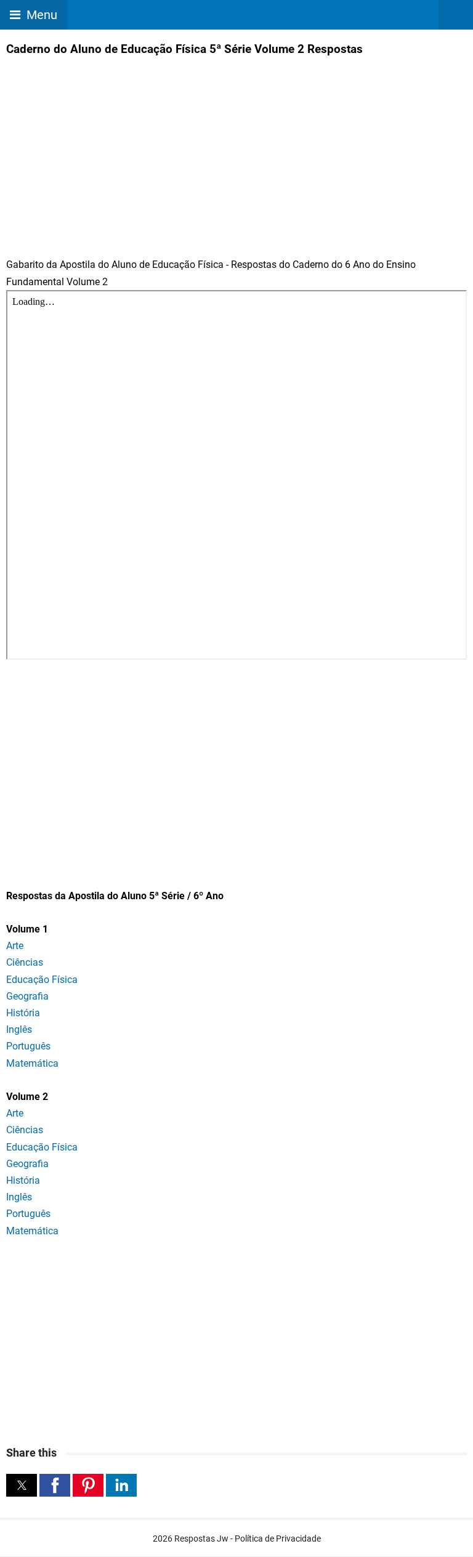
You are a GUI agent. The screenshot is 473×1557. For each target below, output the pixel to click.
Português (28, 1046)
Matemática (32, 1063)
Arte (14, 946)
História (23, 1013)
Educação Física (42, 979)
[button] (21, 1485)
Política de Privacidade (278, 1538)
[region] (236, 767)
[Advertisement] (109, 148)
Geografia (27, 996)
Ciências (24, 962)
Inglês (19, 1029)
